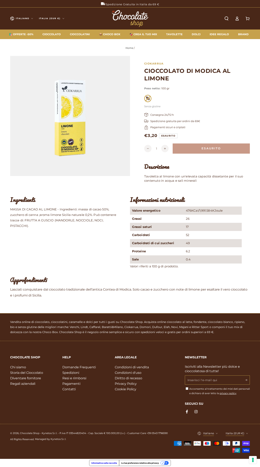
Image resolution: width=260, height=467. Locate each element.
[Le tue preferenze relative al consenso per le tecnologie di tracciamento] (253, 460)
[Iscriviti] (247, 379)
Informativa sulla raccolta (104, 463)
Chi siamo (18, 367)
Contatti (69, 389)
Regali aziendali (22, 384)
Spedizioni (70, 373)
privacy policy (228, 393)
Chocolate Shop (29, 433)
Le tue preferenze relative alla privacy (140, 463)
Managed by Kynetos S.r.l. (50, 439)
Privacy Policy (126, 384)
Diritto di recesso (128, 378)
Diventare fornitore (25, 378)
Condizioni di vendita (132, 367)
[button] (226, 18)
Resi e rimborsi (74, 378)
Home (129, 47)
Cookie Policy (125, 389)
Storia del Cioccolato (26, 373)
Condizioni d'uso (128, 373)
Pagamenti (71, 384)
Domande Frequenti (79, 367)
